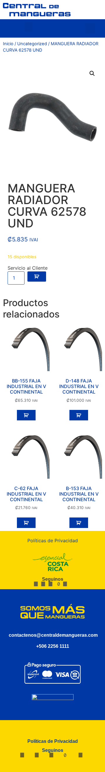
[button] (28, 27)
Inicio (8, 43)
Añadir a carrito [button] (26, 415)
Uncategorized (32, 43)
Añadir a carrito (36, 276)
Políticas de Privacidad (52, 540)
